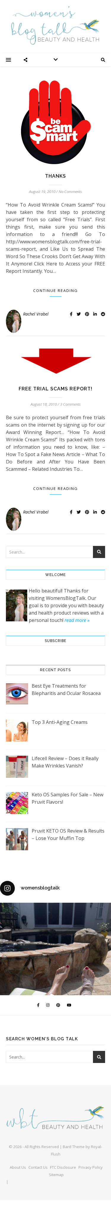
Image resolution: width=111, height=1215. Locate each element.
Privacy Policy (90, 1167)
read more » (77, 620)
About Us (18, 1167)
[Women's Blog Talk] (55, 25)
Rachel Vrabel (36, 314)
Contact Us (38, 1167)
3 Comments (70, 404)
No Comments (70, 191)
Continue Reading (55, 290)
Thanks (55, 176)
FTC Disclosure (63, 1167)
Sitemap (56, 1174)
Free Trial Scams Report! (55, 389)
